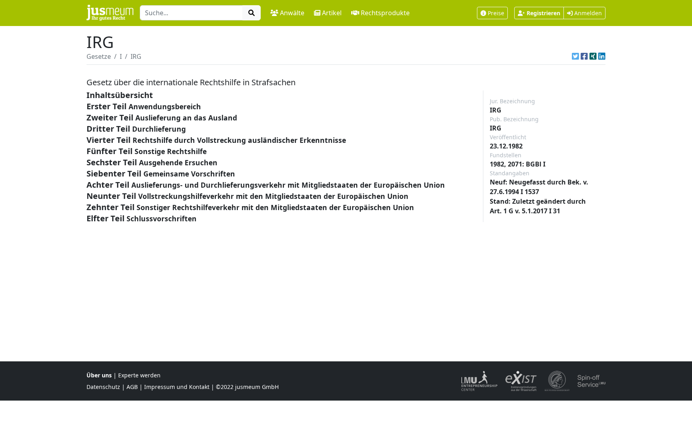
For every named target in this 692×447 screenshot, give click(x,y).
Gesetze (98, 56)
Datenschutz (103, 387)
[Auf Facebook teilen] (584, 56)
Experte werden (139, 375)
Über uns (99, 375)
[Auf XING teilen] (593, 56)
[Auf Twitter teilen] (575, 56)
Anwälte (292, 12)
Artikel (332, 12)
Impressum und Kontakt (176, 387)
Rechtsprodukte (385, 12)
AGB (132, 387)
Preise (496, 13)
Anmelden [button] (587, 13)
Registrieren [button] (543, 13)
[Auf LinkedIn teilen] (602, 56)
